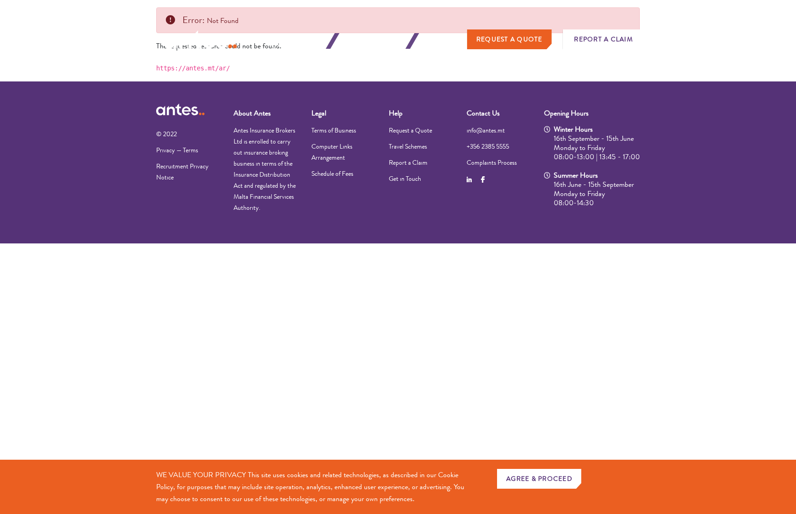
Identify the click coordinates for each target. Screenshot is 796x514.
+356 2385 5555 (488, 146)
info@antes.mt (486, 130)
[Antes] (200, 39)
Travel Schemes (408, 146)
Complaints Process (492, 162)
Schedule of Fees (332, 173)
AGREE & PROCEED (539, 478)
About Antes (252, 113)
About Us (444, 41)
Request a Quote (509, 39)
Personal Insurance (295, 41)
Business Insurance (374, 41)
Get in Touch (405, 178)
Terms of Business (333, 130)
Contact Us (483, 113)
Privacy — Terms (177, 150)
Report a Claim (603, 39)
